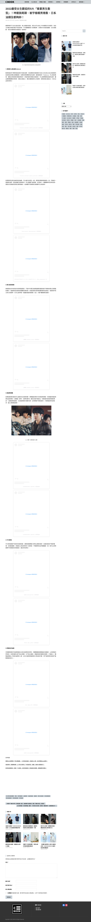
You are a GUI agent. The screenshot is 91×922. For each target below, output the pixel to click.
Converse (68, 113)
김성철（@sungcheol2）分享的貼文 (31, 594)
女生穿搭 (64, 120)
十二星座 (64, 118)
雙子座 (63, 128)
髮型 (25, 20)
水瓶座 (80, 122)
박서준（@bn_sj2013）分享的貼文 (31, 642)
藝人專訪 (70, 126)
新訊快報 (27, 2)
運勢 (77, 126)
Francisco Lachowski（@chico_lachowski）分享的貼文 (31, 127)
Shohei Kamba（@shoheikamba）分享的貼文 (31, 231)
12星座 (63, 113)
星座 (73, 122)
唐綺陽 (73, 118)
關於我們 (38, 908)
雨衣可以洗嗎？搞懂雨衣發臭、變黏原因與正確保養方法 (79, 65)
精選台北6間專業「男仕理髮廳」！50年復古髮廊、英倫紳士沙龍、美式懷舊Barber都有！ (27, 761)
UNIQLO (82, 113)
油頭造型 (25, 796)
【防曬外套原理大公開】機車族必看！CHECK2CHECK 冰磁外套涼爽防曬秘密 (48, 846)
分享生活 (73, 2)
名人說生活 (34, 2)
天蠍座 (81, 118)
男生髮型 (21, 798)
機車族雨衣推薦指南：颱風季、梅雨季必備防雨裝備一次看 (79, 54)
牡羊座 (66, 124)
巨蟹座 (72, 120)
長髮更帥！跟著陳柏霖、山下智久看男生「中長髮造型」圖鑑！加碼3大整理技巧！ (25, 764)
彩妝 (75, 120)
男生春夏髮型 (47, 796)
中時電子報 (69, 116)
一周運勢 (64, 116)
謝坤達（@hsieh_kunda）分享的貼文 (31, 339)
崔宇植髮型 (20, 796)
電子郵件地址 (9, 885)
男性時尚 (50, 2)
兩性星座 (81, 2)
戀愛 (66, 122)
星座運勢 (76, 122)
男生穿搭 (77, 124)
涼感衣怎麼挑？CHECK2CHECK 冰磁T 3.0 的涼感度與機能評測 (79, 43)
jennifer (17, 20)
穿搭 (63, 126)
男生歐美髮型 (9, 798)
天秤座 (77, 118)
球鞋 (73, 124)
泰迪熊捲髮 (30, 796)
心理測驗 (79, 120)
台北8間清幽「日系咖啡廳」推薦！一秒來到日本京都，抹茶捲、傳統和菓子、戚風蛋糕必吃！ (36, 806)
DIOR (72, 113)
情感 (83, 120)
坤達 (16, 796)
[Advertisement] (31, 784)
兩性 (81, 116)
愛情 (63, 122)
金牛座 (80, 126)
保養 (78, 116)
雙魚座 (67, 128)
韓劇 (73, 128)
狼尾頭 (35, 796)
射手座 (68, 120)
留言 (7, 862)
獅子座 (70, 124)
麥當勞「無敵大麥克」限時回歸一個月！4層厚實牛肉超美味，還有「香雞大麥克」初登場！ (26, 804)
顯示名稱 (8, 881)
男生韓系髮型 (15, 798)
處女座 (74, 126)
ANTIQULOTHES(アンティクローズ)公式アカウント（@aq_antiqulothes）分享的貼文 (32, 279)
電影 (71, 128)
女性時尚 (58, 2)
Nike (79, 113)
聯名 (66, 126)
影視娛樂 (66, 2)
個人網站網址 (9, 889)
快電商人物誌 (42, 2)
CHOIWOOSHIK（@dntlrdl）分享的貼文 (31, 486)
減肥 (63, 124)
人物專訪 (74, 116)
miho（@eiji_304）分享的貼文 (31, 704)
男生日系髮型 (40, 796)
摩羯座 (69, 122)
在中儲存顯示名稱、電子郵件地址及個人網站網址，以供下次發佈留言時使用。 (27, 893)
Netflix (75, 113)
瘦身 (81, 124)
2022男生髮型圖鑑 (10, 796)
